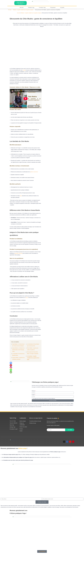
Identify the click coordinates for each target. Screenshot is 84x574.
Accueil (9, 9)
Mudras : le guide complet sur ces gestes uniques (23, 9)
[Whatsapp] (11, 370)
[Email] (11, 372)
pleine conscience (34, 171)
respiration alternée (18, 253)
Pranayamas (52, 7)
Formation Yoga (42, 7)
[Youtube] (70, 441)
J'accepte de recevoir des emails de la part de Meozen (44, 398)
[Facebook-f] (67, 441)
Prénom (33, 390)
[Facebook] (11, 363)
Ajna (21, 195)
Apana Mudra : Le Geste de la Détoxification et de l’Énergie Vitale (18, 350)
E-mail (33, 394)
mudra (24, 70)
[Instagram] (11, 367)
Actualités (62, 7)
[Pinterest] (11, 365)
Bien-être (21, 7)
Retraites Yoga (31, 7)
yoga (27, 297)
